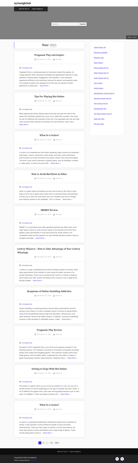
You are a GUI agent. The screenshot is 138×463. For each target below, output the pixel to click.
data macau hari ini (101, 68)
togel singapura (37, 9)
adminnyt (58, 59)
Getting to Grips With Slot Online (49, 368)
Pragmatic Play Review (49, 330)
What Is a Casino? (49, 135)
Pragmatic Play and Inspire (49, 55)
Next (57, 443)
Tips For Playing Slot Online (49, 96)
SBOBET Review (49, 210)
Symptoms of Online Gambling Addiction (49, 291)
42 (51, 443)
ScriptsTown (34, 460)
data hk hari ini (24, 9)
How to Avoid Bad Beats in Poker (49, 174)
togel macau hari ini (101, 78)
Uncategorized (27, 68)
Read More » (44, 86)
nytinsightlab (22, 3)
